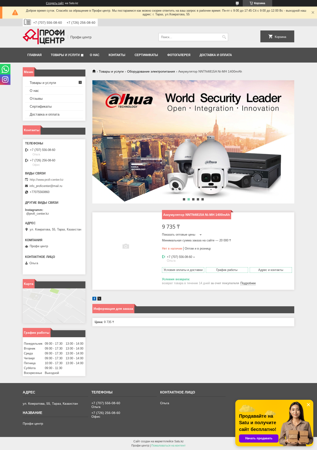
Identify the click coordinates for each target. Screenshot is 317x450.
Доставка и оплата (216, 55)
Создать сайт (55, 3)
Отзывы (36, 98)
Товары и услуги (65, 55)
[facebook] (94, 299)
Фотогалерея (178, 55)
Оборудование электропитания (151, 71)
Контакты (117, 55)
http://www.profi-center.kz (47, 179)
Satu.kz (179, 441)
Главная (34, 55)
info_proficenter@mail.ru (45, 186)
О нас (94, 55)
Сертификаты (146, 55)
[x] (99, 299)
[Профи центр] (44, 37)
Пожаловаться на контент (168, 445)
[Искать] (224, 37)
